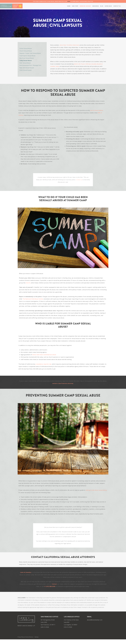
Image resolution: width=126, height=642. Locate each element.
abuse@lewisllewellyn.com (94, 620)
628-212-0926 (45, 627)
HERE (68, 1)
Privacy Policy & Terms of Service (25, 637)
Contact (54, 584)
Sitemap (36, 637)
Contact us (79, 179)
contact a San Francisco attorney (62, 383)
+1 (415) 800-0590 (49, 586)
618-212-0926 (68, 627)
